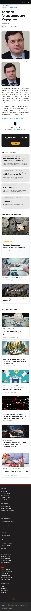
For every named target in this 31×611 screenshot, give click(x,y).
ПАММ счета (4, 573)
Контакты (3, 592)
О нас (2, 586)
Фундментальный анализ (7, 510)
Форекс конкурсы (5, 575)
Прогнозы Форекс (5, 493)
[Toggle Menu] (28, 2)
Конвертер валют (5, 528)
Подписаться (15, 143)
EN (10, 599)
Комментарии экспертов (7, 514)
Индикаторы (4, 499)
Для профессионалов (6, 554)
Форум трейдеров (5, 579)
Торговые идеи (5, 495)
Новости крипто (5, 541)
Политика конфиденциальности (9, 604)
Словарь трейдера (6, 560)
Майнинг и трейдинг (6, 545)
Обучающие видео (6, 558)
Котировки (4, 491)
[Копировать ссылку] (12, 26)
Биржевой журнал (5, 556)
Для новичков (4, 552)
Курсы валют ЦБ (5, 525)
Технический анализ (6, 508)
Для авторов (4, 590)
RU (14, 599)
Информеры (4, 530)
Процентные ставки (6, 523)
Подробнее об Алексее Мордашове (12, 118)
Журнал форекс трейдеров (19, 129)
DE (17, 599)
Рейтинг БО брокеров (6, 571)
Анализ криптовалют (6, 543)
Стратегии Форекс (5, 497)
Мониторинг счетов (6, 532)
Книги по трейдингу (6, 562)
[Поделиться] (6, 26)
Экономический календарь (8, 521)
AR (20, 599)
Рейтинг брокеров (5, 569)
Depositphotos (5, 607)
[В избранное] (9, 26)
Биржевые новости (6, 512)
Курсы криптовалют (6, 539)
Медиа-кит (4, 588)
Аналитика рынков (6, 506)
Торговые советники (6, 577)
